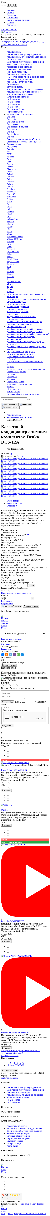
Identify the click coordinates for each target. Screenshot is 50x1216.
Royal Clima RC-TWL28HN (14, 770)
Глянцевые (12, 376)
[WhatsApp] (18, 654)
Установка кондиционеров (19, 384)
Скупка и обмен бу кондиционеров (23, 394)
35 (28, 535)
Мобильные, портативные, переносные (25, 1090)
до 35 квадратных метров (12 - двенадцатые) (28, 334)
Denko (20, 456)
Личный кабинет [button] (9, 29)
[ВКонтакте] (2, 654)
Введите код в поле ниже (15, 710)
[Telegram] (10, 654)
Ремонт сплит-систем (17, 1126)
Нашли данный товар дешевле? (16, 593)
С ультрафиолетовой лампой (20, 356)
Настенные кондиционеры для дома (24, 1087)
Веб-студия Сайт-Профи (32, 1204)
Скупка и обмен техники (18, 1136)
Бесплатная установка (11, 639)
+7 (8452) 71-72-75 (9, 42)
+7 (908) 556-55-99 (27, 42)
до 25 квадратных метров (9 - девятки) (25, 331)
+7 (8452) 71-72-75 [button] (9, 1055)
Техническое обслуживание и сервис (24, 1131)
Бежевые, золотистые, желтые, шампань (26, 369)
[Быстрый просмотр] (8, 751)
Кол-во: (4, 595)
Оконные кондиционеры (18, 1092)
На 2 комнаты (13, 1100)
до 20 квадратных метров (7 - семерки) (25, 329)
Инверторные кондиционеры (20, 354)
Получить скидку (31, 606)
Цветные (11, 374)
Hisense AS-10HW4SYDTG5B (15, 1032)
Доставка (11, 10)
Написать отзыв (9, 665)
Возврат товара (14, 1143)
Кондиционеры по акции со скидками (25, 1095)
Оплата (10, 12)
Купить (31, 585)
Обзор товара (13, 501)
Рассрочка (11, 15)
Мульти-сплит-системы (18, 1097)
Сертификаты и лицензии (19, 20)
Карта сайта (12, 1146)
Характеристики (14, 503)
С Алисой (11, 359)
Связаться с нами (9, 1070)
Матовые (11, 379)
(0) (11, 453)
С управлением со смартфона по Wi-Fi (25, 361)
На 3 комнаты (13, 1102)
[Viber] (14, 654)
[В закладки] (8, 756)
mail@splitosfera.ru (9, 1078)
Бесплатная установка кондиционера (24, 1128)
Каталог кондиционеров (18, 1133)
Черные (10, 366)
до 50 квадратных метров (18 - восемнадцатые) (21, 337)
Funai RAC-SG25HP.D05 (12, 921)
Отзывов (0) (12, 506)
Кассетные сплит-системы (19, 417)
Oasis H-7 (5, 810)
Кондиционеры (14, 415)
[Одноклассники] (6, 654)
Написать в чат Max (17, 44)
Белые (9, 364)
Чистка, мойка (13, 391)
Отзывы (10, 22)
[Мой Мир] (22, 654)
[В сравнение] (8, 753)
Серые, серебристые (16, 371)
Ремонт (10, 386)
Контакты (11, 25)
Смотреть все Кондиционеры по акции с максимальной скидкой (20, 1051)
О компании (12, 17)
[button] (26, 535)
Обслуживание (14, 389)
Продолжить (7, 725)
